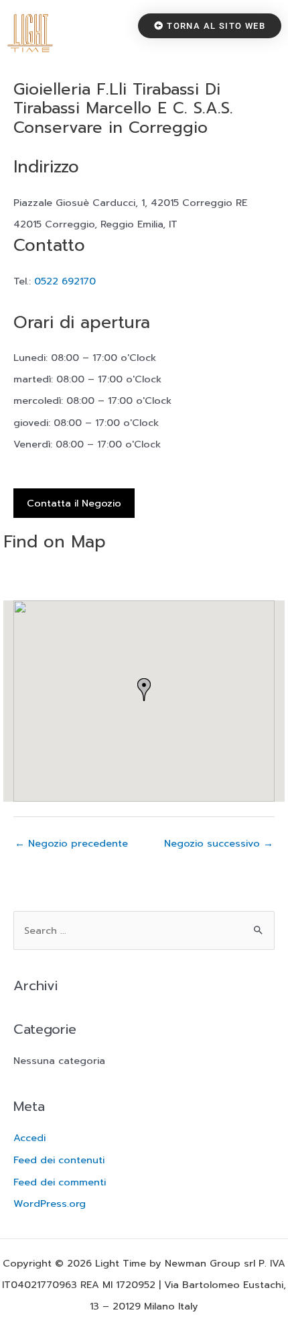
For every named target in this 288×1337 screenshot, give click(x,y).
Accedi (29, 1137)
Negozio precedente (71, 843)
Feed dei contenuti (58, 1160)
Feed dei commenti (59, 1182)
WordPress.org (49, 1203)
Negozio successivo (218, 843)
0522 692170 (65, 281)
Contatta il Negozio (74, 503)
